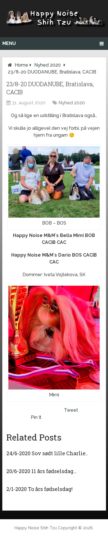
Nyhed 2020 (47, 65)
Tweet (71, 410)
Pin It (36, 417)
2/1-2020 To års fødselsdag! (39, 488)
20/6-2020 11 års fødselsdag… (41, 471)
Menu (9, 43)
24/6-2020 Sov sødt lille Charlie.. (47, 453)
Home (21, 65)
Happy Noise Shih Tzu (35, 528)
